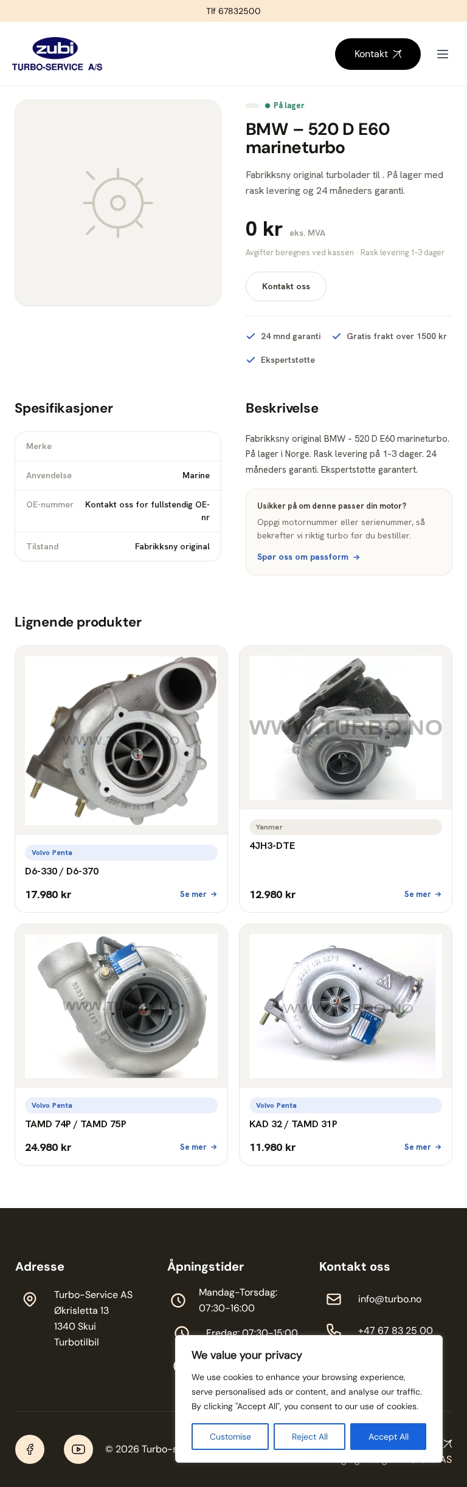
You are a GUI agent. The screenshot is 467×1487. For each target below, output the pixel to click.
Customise (230, 1436)
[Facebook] (29, 1449)
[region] (309, 1399)
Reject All (310, 1436)
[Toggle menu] (443, 54)
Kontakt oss (286, 286)
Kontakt (371, 53)
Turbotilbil (76, 1342)
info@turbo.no (389, 1299)
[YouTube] (78, 1449)
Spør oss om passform (302, 556)
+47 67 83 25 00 (395, 1330)
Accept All (388, 1436)
